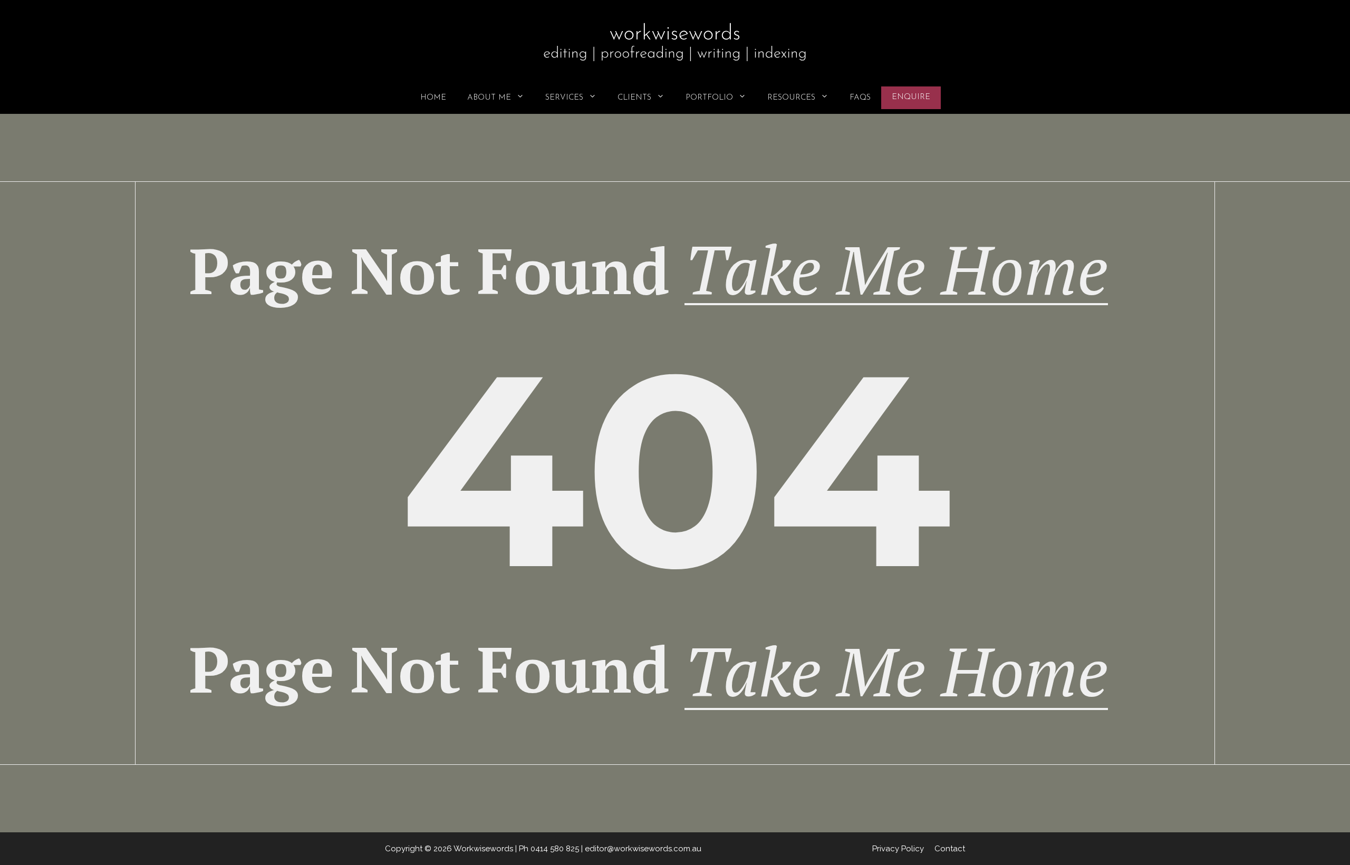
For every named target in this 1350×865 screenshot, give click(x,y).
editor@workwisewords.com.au (643, 848)
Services (564, 98)
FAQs (860, 98)
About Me (489, 98)
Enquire (911, 97)
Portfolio (709, 98)
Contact (949, 848)
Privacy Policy (898, 848)
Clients (634, 98)
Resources (791, 98)
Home (433, 98)
